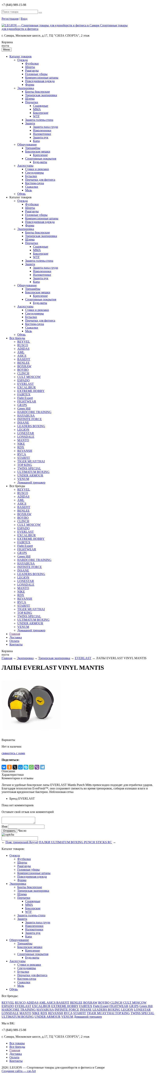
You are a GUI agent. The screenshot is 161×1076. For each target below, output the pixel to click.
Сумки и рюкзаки (37, 169)
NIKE (21, 443)
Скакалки (31, 186)
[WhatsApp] (31, 767)
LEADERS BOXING (31, 426)
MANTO (23, 440)
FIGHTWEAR (26, 401)
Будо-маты (40, 162)
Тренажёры (32, 148)
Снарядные (40, 105)
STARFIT (23, 457)
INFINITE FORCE (29, 419)
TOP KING (24, 465)
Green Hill (23, 408)
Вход (24, 18)
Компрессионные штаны (41, 77)
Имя (4, 826)
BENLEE (23, 362)
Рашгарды (32, 70)
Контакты (16, 644)
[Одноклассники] (9, 767)
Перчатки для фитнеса (40, 179)
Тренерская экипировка (41, 95)
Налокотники (42, 134)
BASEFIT (23, 359)
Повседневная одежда (40, 81)
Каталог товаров (20, 56)
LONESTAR (25, 433)
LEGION (23, 429)
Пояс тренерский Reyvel (21, 842)
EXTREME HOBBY (31, 391)
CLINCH (23, 373)
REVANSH (24, 450)
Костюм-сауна (34, 183)
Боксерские (40, 112)
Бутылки (31, 176)
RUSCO (22, 345)
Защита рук (40, 137)
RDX (20, 447)
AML (20, 352)
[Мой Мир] (20, 767)
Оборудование (27, 144)
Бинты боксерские (37, 91)
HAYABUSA (26, 415)
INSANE (23, 422)
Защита (30, 123)
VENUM (23, 479)
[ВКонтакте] (4, 767)
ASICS (21, 355)
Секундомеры (34, 172)
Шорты (30, 67)
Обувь (21, 193)
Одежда (22, 60)
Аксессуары (25, 165)
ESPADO (23, 380)
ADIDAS (23, 348)
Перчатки (31, 102)
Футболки (32, 63)
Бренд (13, 798)
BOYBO (23, 369)
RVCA (21, 454)
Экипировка (25, 88)
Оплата (14, 641)
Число (22, 830)
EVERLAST (25, 384)
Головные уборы (36, 74)
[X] (15, 767)
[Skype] (26, 767)
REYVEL (23, 341)
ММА (37, 109)
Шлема (30, 98)
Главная (14, 634)
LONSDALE (25, 436)
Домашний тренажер (31, 482)
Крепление (40, 155)
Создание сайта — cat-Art (19, 1071)
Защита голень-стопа (39, 119)
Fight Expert (25, 398)
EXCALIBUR (26, 387)
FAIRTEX (23, 394)
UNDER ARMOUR (30, 475)
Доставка (15, 637)
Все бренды (17, 338)
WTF (36, 116)
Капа (36, 141)
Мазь (28, 190)
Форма (29, 84)
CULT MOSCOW (29, 376)
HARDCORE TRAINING (34, 412)
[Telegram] (42, 767)
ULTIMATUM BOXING (33, 472)
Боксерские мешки (37, 151)
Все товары (17, 1043)
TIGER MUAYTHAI (31, 461)
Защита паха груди (45, 127)
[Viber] (37, 767)
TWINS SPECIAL (29, 468)
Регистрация (10, 18)
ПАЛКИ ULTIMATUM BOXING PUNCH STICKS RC (75, 842)
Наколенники (42, 130)
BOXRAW (24, 366)
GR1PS (22, 405)
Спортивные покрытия (40, 158)
